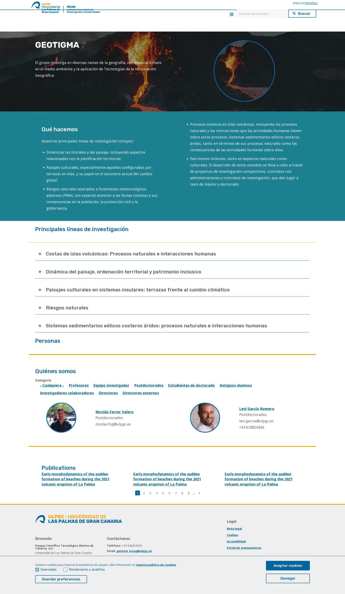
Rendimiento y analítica (87, 569)
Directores (108, 392)
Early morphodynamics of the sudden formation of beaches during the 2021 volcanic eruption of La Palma (75, 479)
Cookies (232, 535)
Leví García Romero (256, 408)
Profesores (79, 385)
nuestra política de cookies (156, 565)
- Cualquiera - (52, 385)
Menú (231, 14)
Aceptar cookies (288, 565)
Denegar (288, 578)
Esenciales (49, 569)
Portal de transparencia (244, 548)
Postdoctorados (148, 385)
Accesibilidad (236, 541)
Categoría (43, 380)
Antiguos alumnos (236, 385)
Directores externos (141, 392)
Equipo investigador (111, 385)
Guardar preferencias (61, 579)
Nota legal (234, 528)
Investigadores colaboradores (67, 392)
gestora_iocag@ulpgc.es (134, 551)
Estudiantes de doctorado (191, 385)
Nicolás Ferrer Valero (114, 411)
